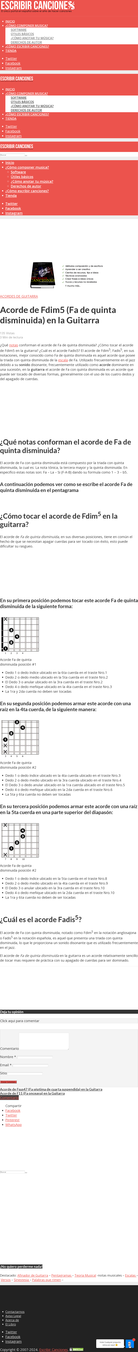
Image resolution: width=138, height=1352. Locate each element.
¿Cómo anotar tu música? (32, 38)
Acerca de (12, 1320)
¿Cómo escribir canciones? (27, 46)
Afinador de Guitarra (32, 1275)
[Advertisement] (49, 21)
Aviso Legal (13, 1316)
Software (19, 30)
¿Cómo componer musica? (26, 93)
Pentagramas (61, 1275)
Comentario (9, 1048)
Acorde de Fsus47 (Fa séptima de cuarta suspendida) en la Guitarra (51, 1089)
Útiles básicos (22, 34)
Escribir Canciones (53, 1349)
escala (63, 360)
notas (13, 345)
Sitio (3, 1073)
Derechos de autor (26, 42)
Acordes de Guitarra (19, 296)
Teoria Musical (85, 1275)
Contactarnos (15, 1312)
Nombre (8, 1056)
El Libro (10, 1324)
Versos (6, 1280)
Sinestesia (22, 1280)
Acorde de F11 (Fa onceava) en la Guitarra (32, 1093)
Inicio (10, 89)
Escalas (130, 1275)
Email (6, 1065)
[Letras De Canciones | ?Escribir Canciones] (37, 10)
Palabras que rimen (46, 1280)
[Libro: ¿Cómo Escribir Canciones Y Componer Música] (69, 288)
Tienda (10, 50)
